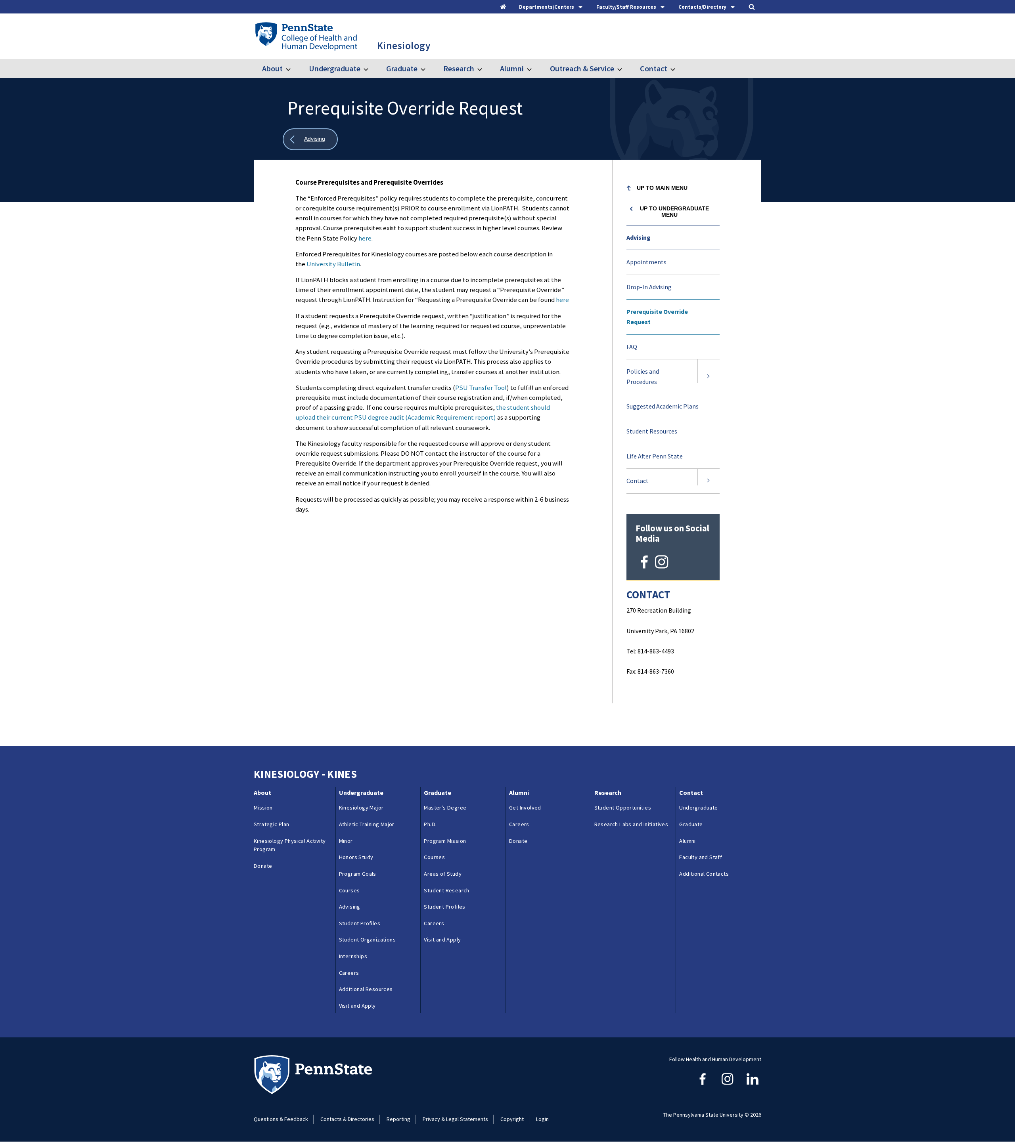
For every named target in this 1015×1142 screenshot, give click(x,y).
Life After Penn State (654, 456)
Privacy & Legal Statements (455, 1119)
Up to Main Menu (662, 188)
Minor (346, 840)
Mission (263, 807)
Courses (349, 890)
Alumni (512, 68)
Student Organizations (367, 939)
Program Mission (445, 840)
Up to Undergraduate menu (674, 211)
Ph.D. (430, 824)
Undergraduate (334, 68)
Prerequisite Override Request (657, 316)
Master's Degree (445, 807)
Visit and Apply (357, 1005)
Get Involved (525, 807)
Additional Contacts (704, 873)
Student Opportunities (622, 807)
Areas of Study (443, 873)
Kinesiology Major (361, 807)
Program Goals (357, 873)
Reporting (398, 1119)
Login (542, 1119)
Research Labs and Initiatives (632, 824)
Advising (638, 237)
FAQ (631, 347)
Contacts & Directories (347, 1119)
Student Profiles (359, 923)
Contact (653, 68)
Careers (349, 972)
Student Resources (651, 431)
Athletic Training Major (367, 824)
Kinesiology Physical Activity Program (290, 845)
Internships (353, 956)
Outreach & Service (582, 68)
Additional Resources (366, 989)
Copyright (512, 1119)
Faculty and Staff (700, 857)
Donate (263, 865)
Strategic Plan (271, 824)
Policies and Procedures (642, 376)
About (272, 68)
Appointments (646, 262)
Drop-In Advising (649, 287)
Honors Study (356, 857)
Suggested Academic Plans (672, 410)
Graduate (401, 68)
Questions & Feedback (281, 1119)
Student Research (446, 890)
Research (458, 68)
